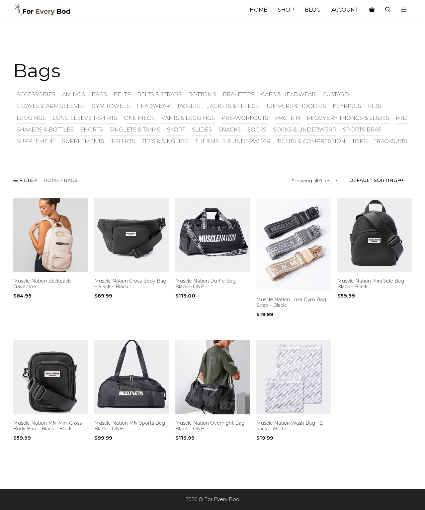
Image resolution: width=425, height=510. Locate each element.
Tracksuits (390, 141)
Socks (256, 129)
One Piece (139, 118)
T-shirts (123, 141)
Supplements (83, 141)
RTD (401, 118)
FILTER (27, 180)
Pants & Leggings (188, 118)
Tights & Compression (311, 141)
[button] (404, 10)
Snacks (229, 129)
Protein (287, 118)
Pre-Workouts (244, 118)
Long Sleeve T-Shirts (84, 118)
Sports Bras (362, 129)
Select (23, 328)
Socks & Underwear (304, 129)
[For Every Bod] (46, 10)
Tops (359, 141)
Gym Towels (110, 106)
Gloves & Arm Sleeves (51, 106)
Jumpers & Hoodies (296, 106)
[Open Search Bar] (388, 10)
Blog (313, 10)
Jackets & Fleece (233, 106)
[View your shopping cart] (372, 10)
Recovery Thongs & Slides (348, 118)
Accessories (36, 94)
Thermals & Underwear (232, 141)
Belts (122, 94)
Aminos (73, 94)
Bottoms (202, 94)
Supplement (36, 141)
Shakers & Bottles (45, 129)
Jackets (189, 106)
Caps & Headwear (288, 94)
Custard (335, 94)
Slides (202, 129)
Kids (374, 106)
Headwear (153, 106)
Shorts (91, 129)
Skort (176, 129)
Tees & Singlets (165, 141)
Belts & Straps (159, 94)
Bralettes (238, 94)
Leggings (31, 118)
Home (258, 10)
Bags (99, 94)
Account (345, 10)
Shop (286, 10)
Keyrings (347, 106)
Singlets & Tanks (135, 129)
